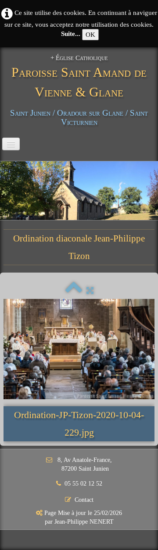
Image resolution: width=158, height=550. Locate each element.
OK (90, 34)
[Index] (74, 290)
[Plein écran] (89, 290)
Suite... (70, 33)
